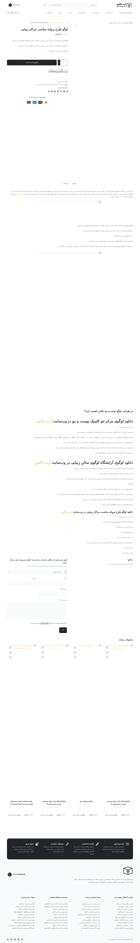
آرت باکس (19, 194)
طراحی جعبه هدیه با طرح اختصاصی (55, 906)
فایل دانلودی (82, 13)
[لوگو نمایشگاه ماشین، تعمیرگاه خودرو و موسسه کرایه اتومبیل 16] (21, 721)
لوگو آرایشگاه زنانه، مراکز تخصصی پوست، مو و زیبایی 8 (53, 802)
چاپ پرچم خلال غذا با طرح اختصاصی (23, 920)
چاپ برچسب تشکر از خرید (91, 906)
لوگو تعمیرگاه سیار (86, 801)
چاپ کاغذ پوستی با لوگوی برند (90, 928)
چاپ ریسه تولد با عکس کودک (25, 906)
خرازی (70, 13)
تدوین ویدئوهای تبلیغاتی (125, 922)
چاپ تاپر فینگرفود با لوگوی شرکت (24, 912)
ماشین (20, 807)
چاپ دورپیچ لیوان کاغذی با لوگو (24, 922)
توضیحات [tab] (74, 184)
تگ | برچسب (109, 13)
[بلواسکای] (49, 91)
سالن (40, 85)
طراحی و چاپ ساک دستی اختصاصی (55, 904)
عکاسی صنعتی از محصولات (124, 925)
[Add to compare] (107, 652)
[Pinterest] (61, 91)
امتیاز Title (63, 589)
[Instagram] (15, 939)
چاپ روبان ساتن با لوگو (60, 912)
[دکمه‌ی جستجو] (45, 5)
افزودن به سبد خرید (32, 62)
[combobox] (79, 5)
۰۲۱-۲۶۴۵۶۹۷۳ (19, 874)
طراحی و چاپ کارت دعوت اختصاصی (55, 922)
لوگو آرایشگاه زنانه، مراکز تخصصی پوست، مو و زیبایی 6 (118, 802)
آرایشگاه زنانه (53, 85)
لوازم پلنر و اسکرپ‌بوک (125, 13)
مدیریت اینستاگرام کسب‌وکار (124, 917)
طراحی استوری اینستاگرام (125, 914)
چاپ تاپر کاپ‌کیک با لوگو (27, 909)
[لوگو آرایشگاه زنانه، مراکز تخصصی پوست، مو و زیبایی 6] (118, 721)
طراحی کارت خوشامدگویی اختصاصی (55, 928)
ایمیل (33, 578)
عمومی (62, 82)
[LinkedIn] (58, 91)
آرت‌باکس (49, 13)
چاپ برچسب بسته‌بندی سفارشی (89, 922)
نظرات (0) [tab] (65, 184)
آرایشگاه (60, 85)
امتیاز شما (65, 572)
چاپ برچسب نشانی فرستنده (91, 909)
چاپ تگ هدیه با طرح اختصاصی (57, 920)
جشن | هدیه (96, 13)
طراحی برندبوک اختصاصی (125, 909)
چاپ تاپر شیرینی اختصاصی (26, 914)
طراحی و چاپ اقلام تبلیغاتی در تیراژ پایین (22, 925)
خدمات (117, 807)
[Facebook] (67, 91)
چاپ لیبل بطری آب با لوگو (92, 925)
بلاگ (60, 13)
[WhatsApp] (55, 91)
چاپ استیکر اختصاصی (93, 917)
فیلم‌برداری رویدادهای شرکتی (124, 928)
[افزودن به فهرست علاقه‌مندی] (107, 647)
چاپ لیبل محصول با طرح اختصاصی (88, 914)
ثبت (63, 630)
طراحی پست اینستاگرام (125, 912)
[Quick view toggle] (107, 657)
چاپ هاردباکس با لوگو (60, 909)
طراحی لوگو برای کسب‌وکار (124, 904)
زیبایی (44, 85)
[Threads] (52, 91)
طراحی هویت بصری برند (125, 906)
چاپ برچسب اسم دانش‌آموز (91, 904)
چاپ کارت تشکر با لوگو (60, 925)
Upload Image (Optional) (58, 623)
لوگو (58, 82)
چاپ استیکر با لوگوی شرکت (91, 920)
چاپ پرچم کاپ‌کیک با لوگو (26, 917)
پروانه (47, 85)
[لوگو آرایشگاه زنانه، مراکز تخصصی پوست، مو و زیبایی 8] (53, 721)
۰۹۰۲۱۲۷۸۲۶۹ (16, 5)
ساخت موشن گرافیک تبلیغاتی (123, 920)
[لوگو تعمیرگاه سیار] (86, 721)
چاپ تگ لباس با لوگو (60, 914)
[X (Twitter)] (64, 91)
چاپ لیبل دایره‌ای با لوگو (92, 912)
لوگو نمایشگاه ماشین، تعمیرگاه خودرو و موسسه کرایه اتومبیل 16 (21, 802)
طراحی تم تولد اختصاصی (27, 904)
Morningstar (89, 437)
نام (65, 578)
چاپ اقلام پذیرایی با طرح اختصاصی (23, 928)
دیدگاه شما (63, 600)
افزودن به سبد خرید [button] (111, 815)
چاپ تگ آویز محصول (60, 917)
